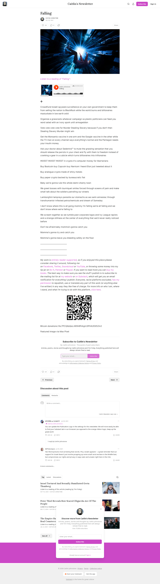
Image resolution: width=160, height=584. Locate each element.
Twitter (57, 266)
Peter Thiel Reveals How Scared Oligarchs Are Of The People (68, 502)
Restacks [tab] (55, 395)
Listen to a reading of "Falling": (55, 79)
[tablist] (49, 395)
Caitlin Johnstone (52, 18)
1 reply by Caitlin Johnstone (57, 441)
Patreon (59, 270)
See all (44, 536)
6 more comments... (47, 466)
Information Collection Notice (79, 549)
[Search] (128, 4)
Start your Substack (74, 574)
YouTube (81, 266)
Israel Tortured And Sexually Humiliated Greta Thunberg (64, 485)
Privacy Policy (96, 549)
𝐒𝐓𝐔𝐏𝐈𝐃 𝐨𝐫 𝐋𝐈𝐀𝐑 (51, 421)
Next (113, 380)
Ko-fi (52, 270)
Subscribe (142, 4)
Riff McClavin (50, 449)
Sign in (153, 4)
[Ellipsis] (118, 421)
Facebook (48, 266)
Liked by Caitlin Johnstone (55, 423)
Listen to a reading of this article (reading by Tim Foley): (61, 489)
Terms (86, 568)
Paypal (69, 270)
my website (66, 276)
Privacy (80, 568)
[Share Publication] (133, 4)
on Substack (81, 276)
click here (96, 289)
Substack (69, 579)
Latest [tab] (48, 477)
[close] (101, 509)
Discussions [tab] (57, 477)
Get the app (90, 574)
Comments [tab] (45, 395)
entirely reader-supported (64, 260)
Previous (48, 380)
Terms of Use (90, 547)
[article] (80, 489)
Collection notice (96, 568)
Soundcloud (67, 266)
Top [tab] (43, 477)
